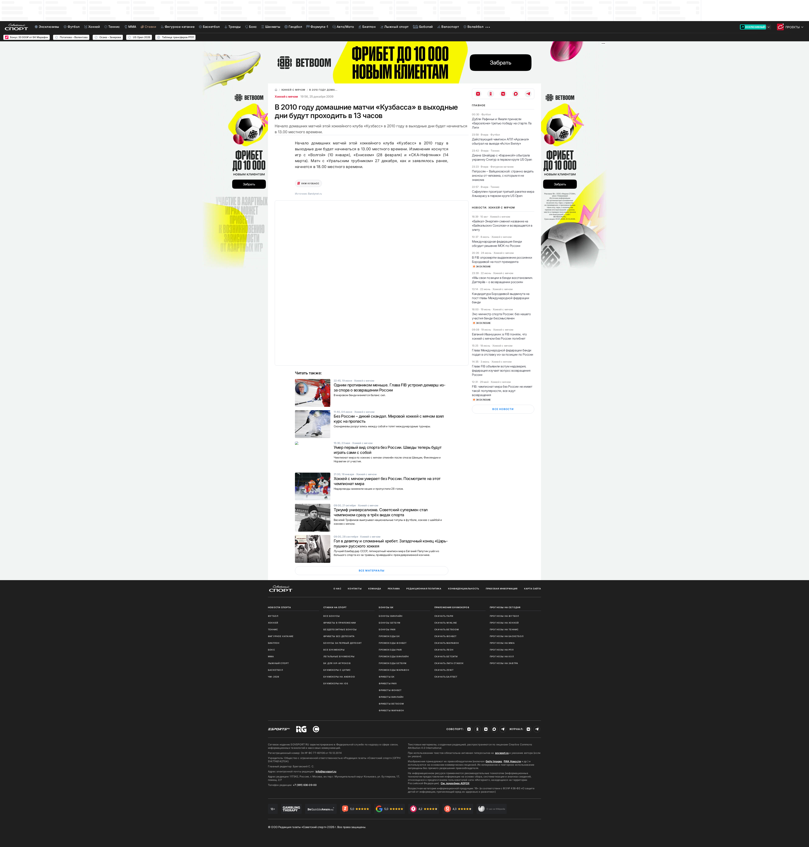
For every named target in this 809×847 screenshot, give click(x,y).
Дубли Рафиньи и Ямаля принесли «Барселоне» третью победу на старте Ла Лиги (502, 123)
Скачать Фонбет (445, 636)
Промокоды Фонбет (393, 643)
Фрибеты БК (387, 676)
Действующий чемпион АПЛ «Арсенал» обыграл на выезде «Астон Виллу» (500, 141)
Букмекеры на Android (339, 676)
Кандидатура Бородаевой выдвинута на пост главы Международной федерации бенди (500, 298)
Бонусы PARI (387, 629)
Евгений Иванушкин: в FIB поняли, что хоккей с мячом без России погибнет (499, 336)
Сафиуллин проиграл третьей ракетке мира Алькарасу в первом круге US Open (503, 194)
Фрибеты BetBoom (391, 703)
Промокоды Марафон (394, 670)
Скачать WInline (445, 622)
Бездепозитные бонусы (340, 629)
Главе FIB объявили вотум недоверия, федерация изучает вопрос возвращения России (501, 370)
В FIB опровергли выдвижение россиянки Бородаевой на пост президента (502, 259)
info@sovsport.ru (326, 771)
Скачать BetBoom (446, 629)
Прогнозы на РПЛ (502, 649)
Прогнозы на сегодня (505, 607)
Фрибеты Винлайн (391, 697)
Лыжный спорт (278, 663)
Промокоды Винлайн (394, 656)
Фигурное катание (280, 636)
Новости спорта (279, 607)
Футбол (273, 616)
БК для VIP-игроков (337, 663)
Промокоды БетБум (392, 663)
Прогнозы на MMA (502, 643)
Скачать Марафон (446, 643)
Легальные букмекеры (339, 656)
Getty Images (494, 761)
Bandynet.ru (315, 193)
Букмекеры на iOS (335, 683)
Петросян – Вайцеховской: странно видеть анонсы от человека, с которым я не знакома (502, 175)
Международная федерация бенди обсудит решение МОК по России (497, 243)
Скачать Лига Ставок (449, 663)
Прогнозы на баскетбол (507, 636)
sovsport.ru (502, 752)
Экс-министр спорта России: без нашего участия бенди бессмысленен (501, 316)
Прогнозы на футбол (504, 616)
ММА (271, 656)
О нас (337, 588)
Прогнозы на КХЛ (502, 656)
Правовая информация (502, 588)
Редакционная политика (423, 588)
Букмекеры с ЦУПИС (337, 670)
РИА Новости (512, 761)
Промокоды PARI (390, 649)
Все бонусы (331, 616)
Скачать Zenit (444, 670)
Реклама (394, 588)
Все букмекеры (334, 649)
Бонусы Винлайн (390, 616)
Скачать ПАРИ (443, 616)
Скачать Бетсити (446, 656)
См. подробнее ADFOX (455, 783)
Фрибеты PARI (388, 683)
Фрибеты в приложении (339, 622)
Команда (374, 588)
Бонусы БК (386, 607)
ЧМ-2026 (273, 676)
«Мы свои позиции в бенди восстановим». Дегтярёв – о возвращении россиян (502, 280)
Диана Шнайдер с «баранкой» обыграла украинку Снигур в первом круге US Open (502, 157)
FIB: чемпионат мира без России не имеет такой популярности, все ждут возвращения (502, 391)
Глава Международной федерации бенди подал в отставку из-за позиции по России (502, 352)
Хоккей (273, 622)
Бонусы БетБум (389, 622)
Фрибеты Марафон (391, 710)
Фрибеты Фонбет (390, 690)
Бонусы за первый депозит (342, 643)
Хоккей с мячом (286, 96)
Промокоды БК (389, 636)
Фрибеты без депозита (339, 636)
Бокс (271, 649)
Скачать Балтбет (446, 676)
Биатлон (273, 643)
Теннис (273, 629)
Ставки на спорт (335, 607)
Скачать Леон (443, 649)
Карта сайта (532, 588)
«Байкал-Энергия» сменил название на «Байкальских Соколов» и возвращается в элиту (502, 225)
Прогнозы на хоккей (504, 622)
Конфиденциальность (463, 588)
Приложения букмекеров (451, 607)
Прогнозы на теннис (504, 629)
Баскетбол (275, 670)
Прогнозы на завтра (504, 663)
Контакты (355, 588)
